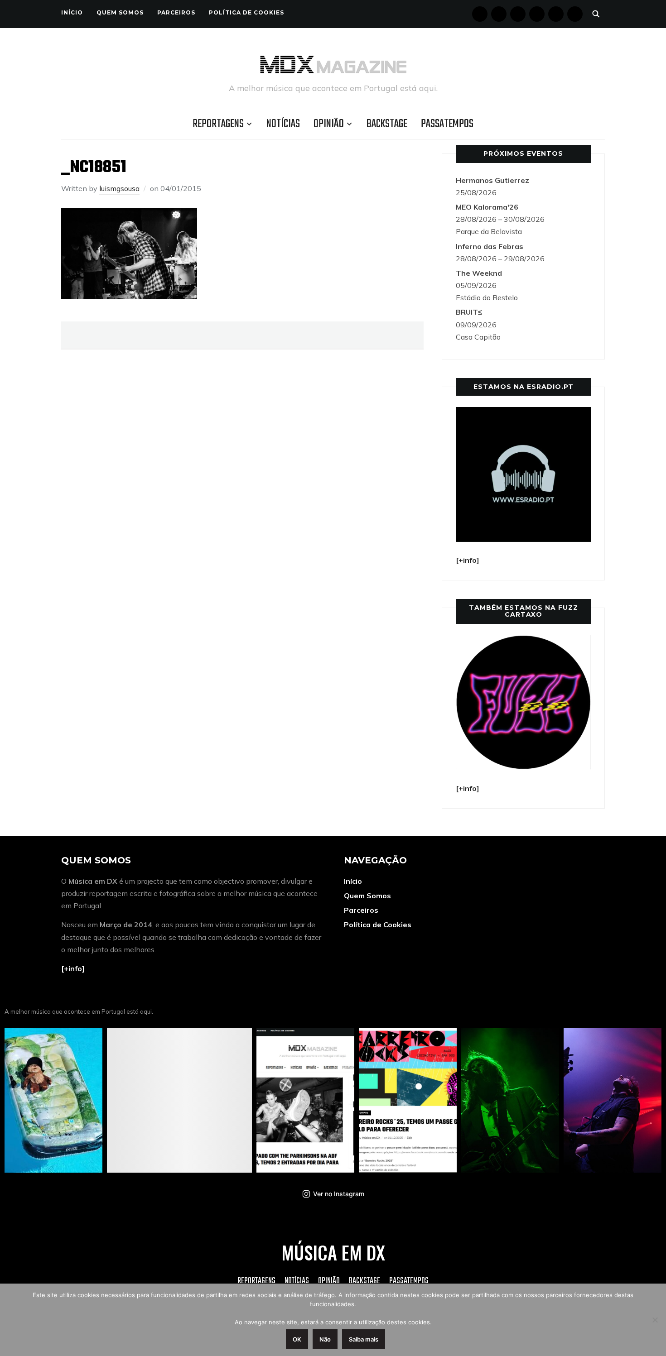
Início (72, 12)
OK (297, 1339)
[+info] (73, 968)
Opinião (329, 124)
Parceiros (176, 12)
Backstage (387, 124)
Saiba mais (363, 1339)
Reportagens (218, 124)
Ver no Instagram (338, 1194)
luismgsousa (119, 188)
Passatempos (447, 124)
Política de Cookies (246, 12)
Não (325, 1339)
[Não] (654, 1319)
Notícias (283, 124)
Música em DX (333, 1252)
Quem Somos (120, 12)
